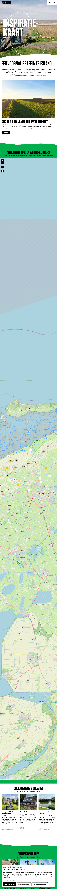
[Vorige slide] (27, 836)
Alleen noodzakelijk (23, 884)
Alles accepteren (10, 884)
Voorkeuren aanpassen (39, 884)
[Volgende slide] (30, 836)
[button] (16, 461)
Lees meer (6, 132)
